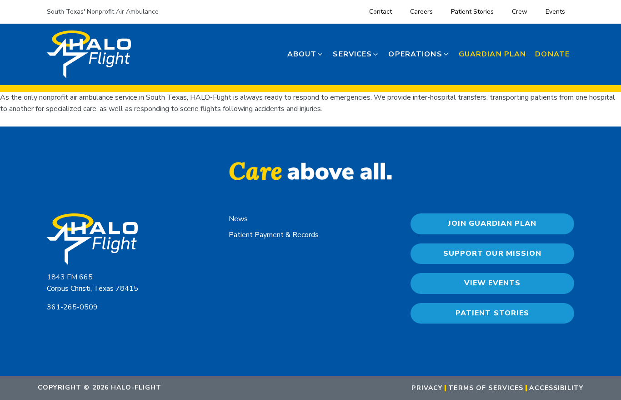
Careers (421, 11)
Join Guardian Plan (492, 223)
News (238, 219)
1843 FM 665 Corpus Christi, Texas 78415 (92, 283)
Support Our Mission (492, 253)
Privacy (426, 388)
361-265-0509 (72, 307)
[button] (306, 54)
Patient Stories (472, 11)
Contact (380, 11)
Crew (519, 11)
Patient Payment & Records (274, 235)
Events (555, 11)
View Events (492, 283)
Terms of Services (485, 388)
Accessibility (556, 388)
